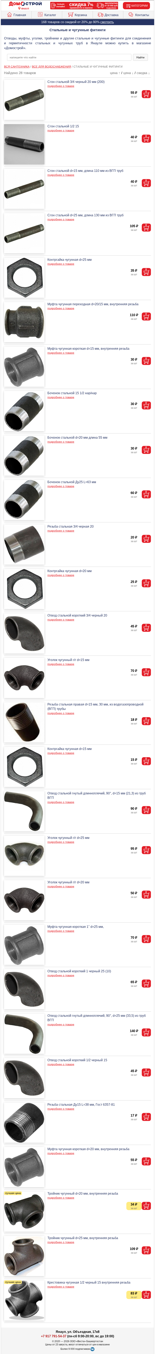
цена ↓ (128, 73)
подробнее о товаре (60, 86)
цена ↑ (115, 73)
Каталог (50, 15)
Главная (20, 15)
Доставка (111, 15)
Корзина (81, 15)
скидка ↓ (143, 73)
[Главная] (25, 4)
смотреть (107, 22)
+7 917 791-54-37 (53, 1336)
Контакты (142, 15)
